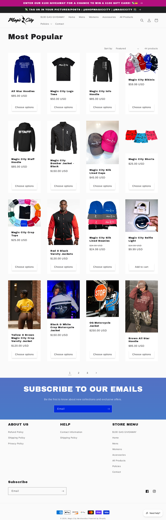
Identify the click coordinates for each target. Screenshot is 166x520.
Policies (116, 466)
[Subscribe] (108, 409)
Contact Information (71, 432)
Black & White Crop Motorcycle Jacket (62, 327)
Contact (116, 472)
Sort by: (108, 48)
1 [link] (70, 372)
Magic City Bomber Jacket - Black (62, 163)
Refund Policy (16, 432)
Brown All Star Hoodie (139, 340)
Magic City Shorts (141, 159)
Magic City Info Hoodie (100, 93)
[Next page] (96, 372)
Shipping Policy (16, 437)
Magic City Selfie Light (141, 239)
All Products (119, 460)
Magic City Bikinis (141, 79)
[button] (46, 23)
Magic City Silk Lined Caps (100, 171)
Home (115, 437)
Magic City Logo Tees (61, 93)
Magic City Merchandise (78, 518)
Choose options (24, 107)
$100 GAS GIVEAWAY (124, 432)
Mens (115, 443)
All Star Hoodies (23, 91)
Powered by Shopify (97, 518)
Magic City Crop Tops (22, 234)
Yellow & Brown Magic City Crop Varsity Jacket (22, 338)
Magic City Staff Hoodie (23, 161)
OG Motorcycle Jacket (100, 324)
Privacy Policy (16, 443)
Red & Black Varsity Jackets (61, 252)
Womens (117, 449)
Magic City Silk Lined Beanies (100, 239)
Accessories (119, 455)
